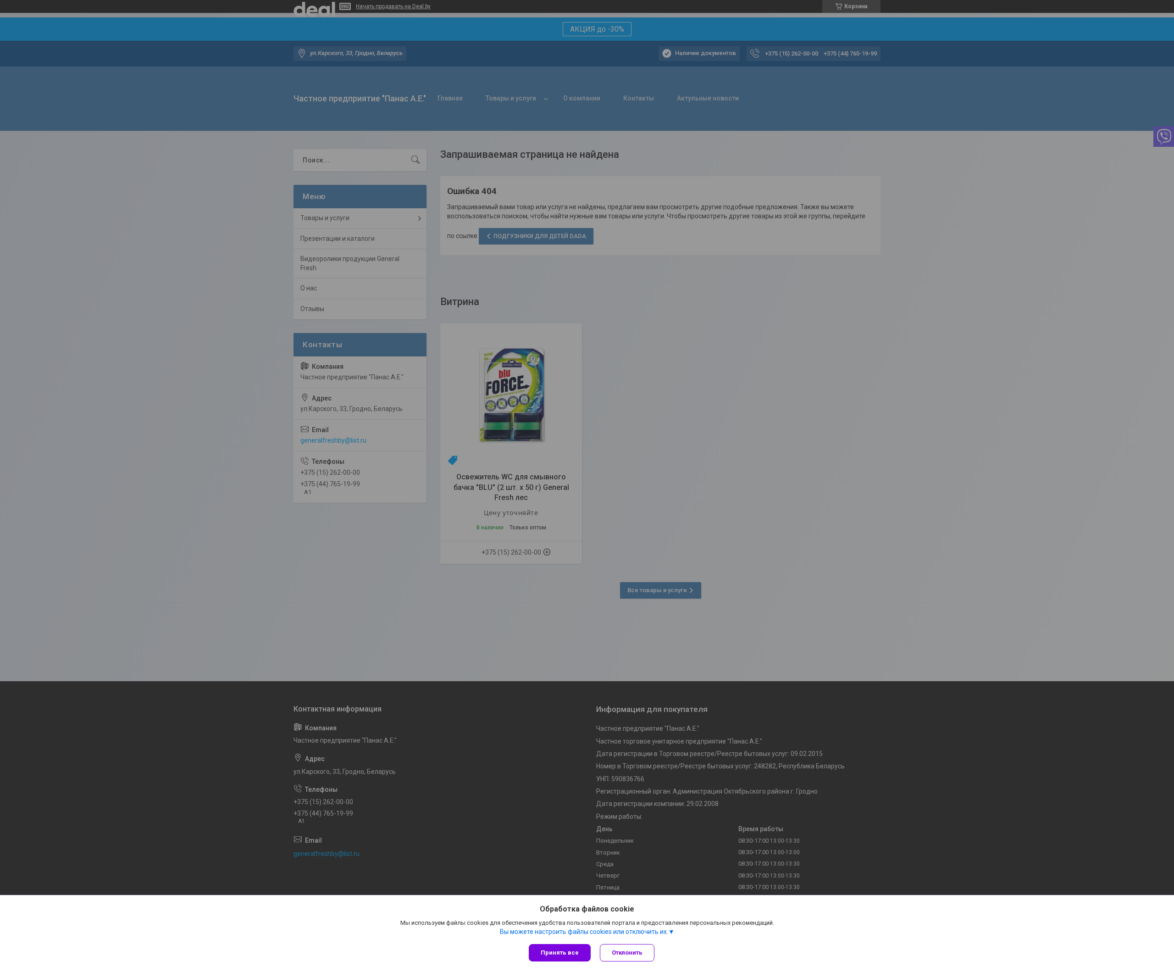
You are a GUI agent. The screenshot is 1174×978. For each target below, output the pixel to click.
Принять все (560, 952)
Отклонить (627, 952)
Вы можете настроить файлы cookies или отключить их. (584, 931)
